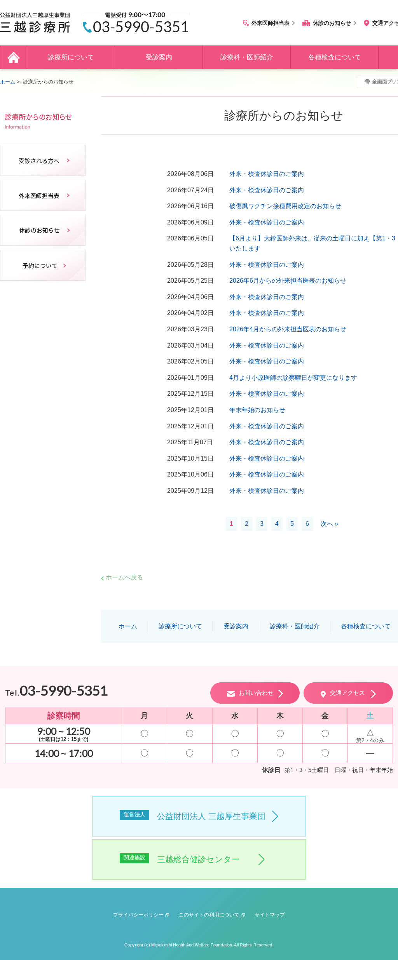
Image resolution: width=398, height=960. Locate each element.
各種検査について (334, 57)
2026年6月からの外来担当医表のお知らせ (287, 280)
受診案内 (159, 57)
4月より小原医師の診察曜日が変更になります (293, 377)
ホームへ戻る (124, 577)
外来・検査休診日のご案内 (266, 173)
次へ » (329, 523)
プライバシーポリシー (138, 915)
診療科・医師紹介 (246, 57)
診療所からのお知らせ (43, 117)
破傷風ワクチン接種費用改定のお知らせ (285, 206)
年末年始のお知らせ (257, 410)
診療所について (71, 57)
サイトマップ (270, 915)
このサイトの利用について (209, 915)
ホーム (13, 57)
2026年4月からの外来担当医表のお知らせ (287, 329)
